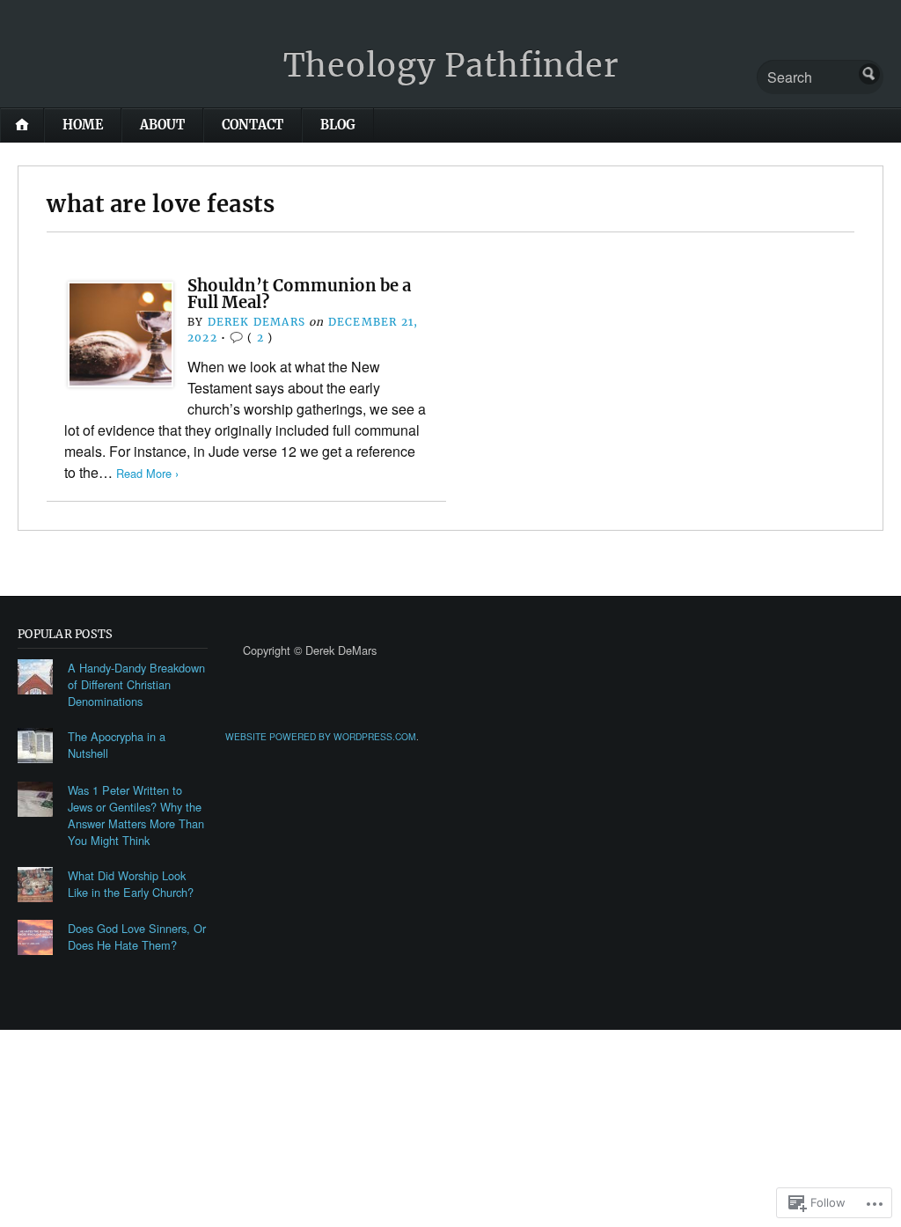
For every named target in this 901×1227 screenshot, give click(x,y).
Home (82, 125)
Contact (252, 125)
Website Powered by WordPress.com (320, 736)
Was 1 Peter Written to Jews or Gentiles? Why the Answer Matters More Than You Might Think (136, 815)
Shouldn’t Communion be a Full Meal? (299, 294)
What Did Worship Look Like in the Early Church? (131, 883)
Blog (337, 125)
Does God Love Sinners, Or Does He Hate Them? (137, 936)
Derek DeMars (256, 321)
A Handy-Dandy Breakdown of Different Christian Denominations (136, 684)
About (162, 125)
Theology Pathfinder (451, 65)
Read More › (147, 473)
